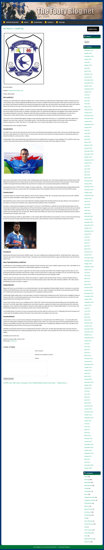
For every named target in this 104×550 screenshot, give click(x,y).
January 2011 (88, 441)
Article (86, 479)
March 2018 (87, 213)
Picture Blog (87, 515)
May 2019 (87, 172)
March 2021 (87, 106)
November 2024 (88, 50)
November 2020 (88, 118)
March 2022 (87, 71)
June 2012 (87, 394)
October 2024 (88, 53)
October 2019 (88, 157)
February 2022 (88, 74)
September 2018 (89, 195)
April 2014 (87, 352)
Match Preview (88, 509)
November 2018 (88, 189)
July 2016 (87, 272)
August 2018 (87, 198)
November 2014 (88, 332)
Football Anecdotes (89, 497)
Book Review (88, 485)
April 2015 (87, 317)
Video (86, 536)
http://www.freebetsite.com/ (15, 90)
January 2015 (88, 326)
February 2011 (88, 438)
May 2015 (87, 314)
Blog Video (87, 482)
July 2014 (87, 343)
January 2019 (88, 183)
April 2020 (87, 139)
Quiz (85, 527)
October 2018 (88, 192)
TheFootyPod (88, 533)
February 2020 (88, 145)
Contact (50, 22)
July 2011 (87, 423)
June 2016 (87, 275)
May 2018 (87, 207)
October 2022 (88, 65)
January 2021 (88, 112)
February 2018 (88, 216)
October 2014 (88, 335)
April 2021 (87, 104)
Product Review (88, 524)
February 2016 (88, 287)
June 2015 (87, 311)
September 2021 (89, 89)
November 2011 (88, 412)
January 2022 (88, 77)
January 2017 (88, 255)
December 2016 (88, 258)
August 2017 (87, 234)
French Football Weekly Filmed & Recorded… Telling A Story (46, 383)
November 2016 (88, 261)
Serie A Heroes (88, 530)
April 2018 (87, 210)
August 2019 (87, 163)
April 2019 (87, 175)
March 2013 (87, 376)
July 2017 (87, 237)
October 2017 (88, 228)
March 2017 (87, 249)
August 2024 (87, 59)
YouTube (62, 22)
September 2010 (89, 453)
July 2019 (87, 166)
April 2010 (87, 462)
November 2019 (88, 154)
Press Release (88, 521)
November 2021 (88, 83)
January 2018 (88, 219)
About (26, 22)
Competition (87, 491)
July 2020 (87, 130)
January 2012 (88, 409)
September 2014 (89, 338)
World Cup (87, 542)
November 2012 (88, 382)
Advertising (38, 22)
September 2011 (89, 418)
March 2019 (87, 178)
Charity (86, 488)
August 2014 (87, 341)
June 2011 (87, 426)
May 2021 (87, 101)
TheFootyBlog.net (12, 22)
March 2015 (87, 320)
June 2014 (87, 346)
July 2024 (87, 62)
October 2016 (88, 263)
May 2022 (87, 68)
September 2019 (89, 160)
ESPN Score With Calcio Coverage (16, 383)
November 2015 (88, 296)
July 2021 (87, 95)
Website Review (88, 539)
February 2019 (88, 181)
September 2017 (89, 231)
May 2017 (87, 243)
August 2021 (87, 92)
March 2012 (87, 403)
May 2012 (87, 397)
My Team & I (13, 341)
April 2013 (87, 373)
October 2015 (88, 299)
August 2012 (87, 388)
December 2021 (88, 80)
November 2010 (88, 447)
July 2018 (87, 201)
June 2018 (87, 204)
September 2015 (89, 302)
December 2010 (88, 444)
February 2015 (88, 323)
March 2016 (87, 284)
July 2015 (87, 308)
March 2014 (87, 355)
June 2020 (87, 133)
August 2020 (87, 127)
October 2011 (88, 415)
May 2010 (87, 459)
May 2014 (87, 349)
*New (85, 476)
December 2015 (88, 293)
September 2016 (89, 266)
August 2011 (87, 420)
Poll (85, 518)
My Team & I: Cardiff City (13, 29)
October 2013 (88, 367)
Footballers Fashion (89, 500)
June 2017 (87, 240)
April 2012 (87, 400)
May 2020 (87, 136)
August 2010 (87, 456)
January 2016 (88, 290)
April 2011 (87, 432)
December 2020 (88, 115)
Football (90, 32)
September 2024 (89, 56)
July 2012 (87, 391)
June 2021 (87, 98)
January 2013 (88, 379)
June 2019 (87, 169)
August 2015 (87, 305)
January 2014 (88, 361)
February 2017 (88, 252)
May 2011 (87, 429)
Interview (86, 506)
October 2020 (88, 121)
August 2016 (87, 269)
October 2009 (88, 468)
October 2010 (88, 450)
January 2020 (88, 148)
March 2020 (87, 142)
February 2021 (88, 109)
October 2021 (88, 86)
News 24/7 (93, 32)
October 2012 (88, 385)
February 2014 (88, 358)
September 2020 (89, 124)
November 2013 (88, 364)
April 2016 (87, 281)
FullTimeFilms (88, 503)
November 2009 (88, 465)
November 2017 (88, 225)
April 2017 (87, 246)
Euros (86, 494)
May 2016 (87, 278)
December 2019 (88, 151)
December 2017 (88, 222)
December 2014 (88, 329)
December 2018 (88, 186)
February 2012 (88, 406)
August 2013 (87, 370)
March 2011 (87, 435)
